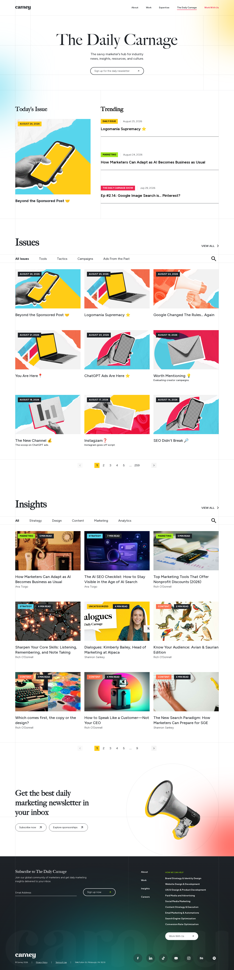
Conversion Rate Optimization (182, 924)
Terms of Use (61, 962)
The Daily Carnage (187, 7)
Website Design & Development (182, 884)
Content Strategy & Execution (181, 907)
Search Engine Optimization (180, 918)
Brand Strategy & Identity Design (183, 878)
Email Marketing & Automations (182, 912)
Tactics (62, 259)
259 (137, 465)
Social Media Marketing (177, 901)
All (17, 520)
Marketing (101, 520)
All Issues (22, 259)
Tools (43, 259)
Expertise (164, 7)
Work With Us (211, 7)
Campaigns (85, 259)
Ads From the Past (116, 259)
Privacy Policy (41, 962)
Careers (145, 897)
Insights (145, 888)
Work (148, 7)
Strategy (35, 520)
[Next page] (153, 465)
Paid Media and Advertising (180, 895)
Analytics (124, 520)
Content (78, 520)
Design (57, 520)
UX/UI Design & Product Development (185, 890)
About (134, 7)
